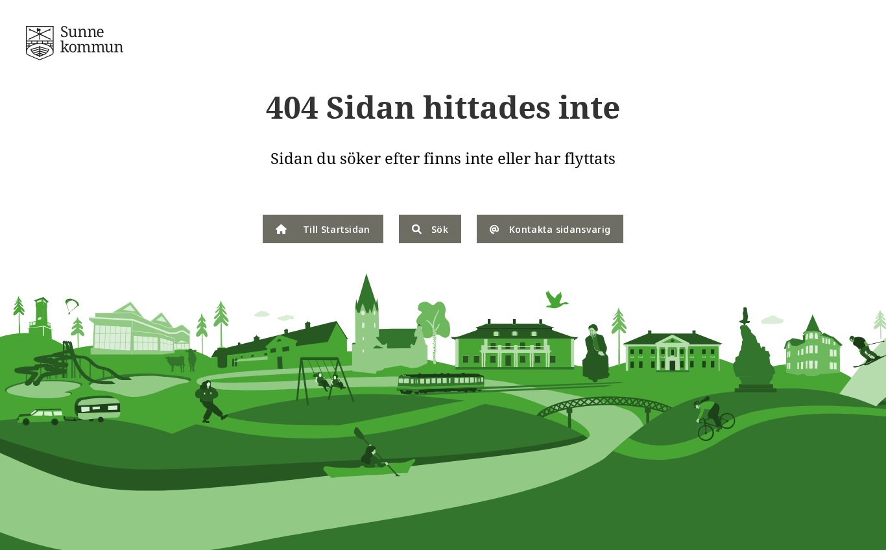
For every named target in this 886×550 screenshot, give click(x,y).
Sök (439, 228)
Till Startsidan (336, 228)
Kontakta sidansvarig (559, 228)
